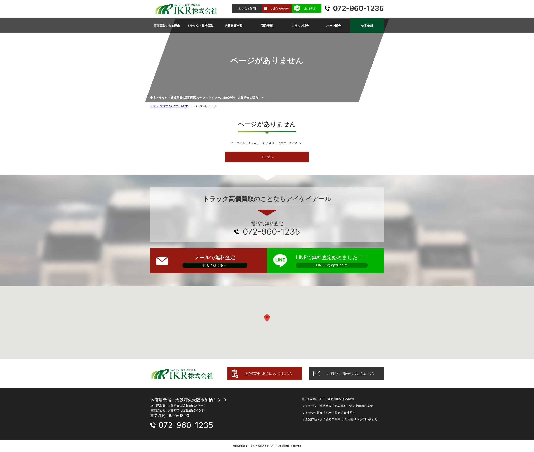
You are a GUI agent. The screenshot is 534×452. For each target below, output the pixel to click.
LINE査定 (310, 8)
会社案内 (349, 412)
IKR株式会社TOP (313, 399)
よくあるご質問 (330, 419)
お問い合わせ (280, 8)
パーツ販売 (333, 25)
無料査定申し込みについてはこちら (269, 373)
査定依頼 (367, 25)
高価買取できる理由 (167, 25)
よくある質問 (247, 8)
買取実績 (267, 25)
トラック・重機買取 (200, 25)
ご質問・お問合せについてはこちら (350, 373)
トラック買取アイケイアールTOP (169, 106)
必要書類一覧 (233, 25)
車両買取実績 (364, 406)
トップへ (267, 157)
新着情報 (350, 419)
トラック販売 (300, 25)
